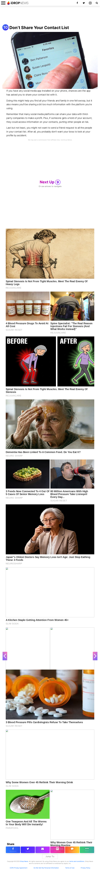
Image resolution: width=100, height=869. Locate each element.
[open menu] (3, 3)
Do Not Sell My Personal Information (46, 868)
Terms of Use (69, 868)
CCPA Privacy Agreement (18, 868)
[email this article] (42, 850)
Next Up (49, 182)
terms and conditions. (77, 861)
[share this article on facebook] (13, 850)
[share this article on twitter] (28, 850)
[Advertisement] (50, 15)
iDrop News (24, 861)
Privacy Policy (85, 868)
